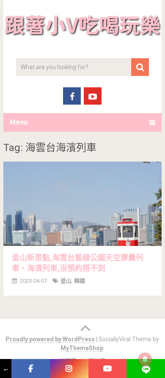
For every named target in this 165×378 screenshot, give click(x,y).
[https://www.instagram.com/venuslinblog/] (69, 368)
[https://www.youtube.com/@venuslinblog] (107, 368)
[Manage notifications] (145, 359)
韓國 (79, 281)
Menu (19, 122)
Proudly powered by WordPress (50, 339)
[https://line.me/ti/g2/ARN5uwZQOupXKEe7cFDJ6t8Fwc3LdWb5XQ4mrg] (145, 368)
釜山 (66, 281)
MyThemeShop (81, 348)
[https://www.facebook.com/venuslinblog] (30, 368)
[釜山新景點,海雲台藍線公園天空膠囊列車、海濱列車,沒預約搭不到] (82, 204)
